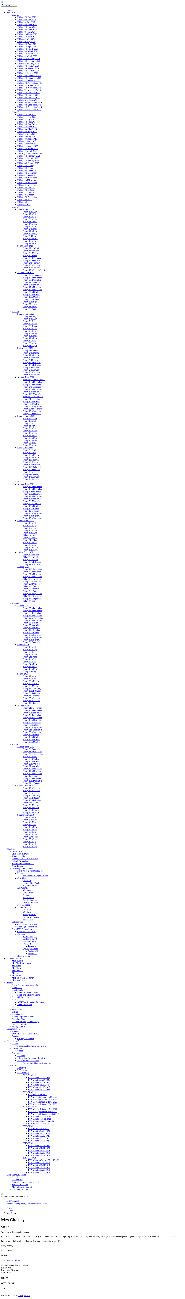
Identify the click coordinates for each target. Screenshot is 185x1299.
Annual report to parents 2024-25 (37, 1063)
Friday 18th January (31, 700)
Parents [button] (10, 983)
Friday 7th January (31, 479)
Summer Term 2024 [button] (25, 209)
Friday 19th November (32, 496)
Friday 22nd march (31, 683)
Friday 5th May (29, 341)
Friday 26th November (32, 494)
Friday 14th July (30, 319)
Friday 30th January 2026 (28, 66)
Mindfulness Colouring (22, 1187)
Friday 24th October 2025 (28, 92)
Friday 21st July (29, 316)
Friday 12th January (31, 788)
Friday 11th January (31, 703)
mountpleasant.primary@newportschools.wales (27, 1204)
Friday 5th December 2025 (28, 80)
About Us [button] (11, 849)
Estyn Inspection (19, 851)
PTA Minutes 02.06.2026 (39, 1077)
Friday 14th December (32, 710)
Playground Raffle (30, 885)
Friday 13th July (30, 844)
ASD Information (24, 1004)
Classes (10, 1211)
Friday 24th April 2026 (27, 44)
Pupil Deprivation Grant (27, 992)
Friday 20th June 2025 (27, 124)
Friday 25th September (32, 593)
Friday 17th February (32, 362)
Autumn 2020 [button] (23, 567)
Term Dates (17, 1009)
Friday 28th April (30, 343)
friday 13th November (32, 579)
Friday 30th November (32, 713)
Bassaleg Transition (20, 1024)
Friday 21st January (31, 474)
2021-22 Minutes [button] (30, 1107)
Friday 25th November (32, 389)
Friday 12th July (30, 214)
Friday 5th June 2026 (26, 32)
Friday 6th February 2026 (28, 63)
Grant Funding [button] (18, 990)
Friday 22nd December (33, 275)
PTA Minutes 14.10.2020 (39, 1131)
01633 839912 (13, 1201)
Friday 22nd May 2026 (27, 34)
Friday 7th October (31, 404)
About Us (27, 880)
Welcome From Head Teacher (25, 858)
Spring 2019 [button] (22, 674)
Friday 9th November (32, 722)
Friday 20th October (31, 294)
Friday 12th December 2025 (29, 78)
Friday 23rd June (30, 326)
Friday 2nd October (31, 591)
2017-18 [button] (15, 744)
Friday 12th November (32, 499)
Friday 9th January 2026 (27, 73)
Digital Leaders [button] (23, 873)
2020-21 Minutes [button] (30, 1126)
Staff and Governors (20, 854)
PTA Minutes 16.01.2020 (39, 1148)
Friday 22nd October (32, 503)
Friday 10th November (32, 289)
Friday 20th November (32, 576)
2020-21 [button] (15, 482)
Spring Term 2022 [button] (25, 448)
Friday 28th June (30, 219)
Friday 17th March (31, 355)
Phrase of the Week (31, 883)
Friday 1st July (29, 426)
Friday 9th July (29, 525)
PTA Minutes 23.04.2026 (39, 1080)
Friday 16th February (32, 800)
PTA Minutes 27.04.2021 (39, 1138)
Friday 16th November (32, 720)
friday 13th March (30, 557)
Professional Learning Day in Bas (31, 1046)
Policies (15, 1031)
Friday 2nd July (29, 528)
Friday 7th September (32, 725)
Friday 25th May (30, 829)
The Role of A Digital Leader (35, 876)
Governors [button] (16, 1053)
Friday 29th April (30, 445)
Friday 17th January (25, 165)
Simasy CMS (24, 1295)
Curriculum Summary (26, 931)
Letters (15, 1012)
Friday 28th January (31, 472)
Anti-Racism (17, 866)
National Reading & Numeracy (25, 1021)
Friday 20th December (27, 170)
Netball (15, 1177)
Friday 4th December (32, 572)
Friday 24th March (31, 353)
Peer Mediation (23, 905)
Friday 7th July (29, 321)
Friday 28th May (30, 537)
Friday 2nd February (31, 263)
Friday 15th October (31, 506)
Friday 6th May (29, 443)
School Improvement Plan (23, 863)
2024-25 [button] (15, 112)
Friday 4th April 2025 (26, 141)
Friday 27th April (30, 820)
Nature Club (17, 1179)
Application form (30, 900)
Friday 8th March (30, 253)
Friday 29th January (31, 564)
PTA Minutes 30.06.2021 (39, 1141)
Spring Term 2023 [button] (25, 348)
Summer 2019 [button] (23, 644)
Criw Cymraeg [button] (23, 878)
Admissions (17, 987)
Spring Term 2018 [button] (25, 786)
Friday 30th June (30, 323)
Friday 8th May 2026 (26, 39)
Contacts (15, 1007)
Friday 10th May (30, 234)
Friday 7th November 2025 (29, 90)
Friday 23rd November (32, 717)
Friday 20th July (30, 846)
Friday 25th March (31, 455)
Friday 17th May (30, 231)
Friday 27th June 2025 (27, 122)
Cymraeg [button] (21, 934)
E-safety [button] (15, 1036)
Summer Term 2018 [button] (25, 815)
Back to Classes (13, 1261)
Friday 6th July (29, 841)
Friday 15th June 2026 (27, 29)
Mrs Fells (16, 973)
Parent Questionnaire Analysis (25, 985)
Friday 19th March (31, 555)
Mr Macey (16, 975)
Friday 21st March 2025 (27, 146)
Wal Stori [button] (27, 944)
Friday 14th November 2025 (29, 88)
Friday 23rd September (32, 409)
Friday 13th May (30, 440)
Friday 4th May (29, 822)
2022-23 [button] (15, 311)
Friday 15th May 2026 (27, 37)
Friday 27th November (32, 574)
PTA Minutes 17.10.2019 (39, 1153)
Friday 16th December (32, 382)
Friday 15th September (32, 751)
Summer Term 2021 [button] (25, 520)
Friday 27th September (27, 197)
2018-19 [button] (15, 603)
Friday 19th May (30, 336)
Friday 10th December (32, 489)
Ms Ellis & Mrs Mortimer (23, 978)
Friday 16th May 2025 (27, 131)
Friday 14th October (31, 401)
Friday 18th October (26, 190)
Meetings (27, 890)
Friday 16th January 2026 (28, 71)
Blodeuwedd (33, 946)
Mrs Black (16, 968)
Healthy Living (23, 956)
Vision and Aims (19, 856)
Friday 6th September (32, 642)
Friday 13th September (32, 640)
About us (21, 1055)
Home (9, 10)
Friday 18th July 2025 (26, 114)
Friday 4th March (30, 462)
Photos (26, 895)
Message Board (29, 914)
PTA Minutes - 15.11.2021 (39, 1119)
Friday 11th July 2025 (26, 117)
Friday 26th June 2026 (27, 24)
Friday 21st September (32, 730)
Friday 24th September (32, 513)
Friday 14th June (30, 224)
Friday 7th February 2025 (28, 158)
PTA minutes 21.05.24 (37, 1094)
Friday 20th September (32, 637)
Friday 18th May (30, 827)
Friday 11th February (32, 467)
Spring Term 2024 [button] (25, 246)
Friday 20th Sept (24, 199)
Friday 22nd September (33, 754)
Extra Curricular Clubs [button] (16, 1175)
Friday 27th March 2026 (27, 49)
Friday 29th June (30, 839)
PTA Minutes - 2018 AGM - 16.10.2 (43, 1160)
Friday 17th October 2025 (28, 95)
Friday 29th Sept (30, 302)
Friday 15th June (30, 834)
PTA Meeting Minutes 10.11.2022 (42, 1109)
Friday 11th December (32, 569)
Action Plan (28, 893)
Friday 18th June (30, 533)
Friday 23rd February (32, 258)
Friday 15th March (31, 251)
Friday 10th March (31, 358)
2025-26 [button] (15, 15)
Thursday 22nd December (34, 379)
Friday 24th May (30, 229)
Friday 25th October (26, 187)
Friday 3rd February (31, 367)
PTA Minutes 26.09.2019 (39, 1155)
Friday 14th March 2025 (27, 148)
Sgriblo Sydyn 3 (30, 939)
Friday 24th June (30, 428)
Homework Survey (31, 917)
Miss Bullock (17, 961)
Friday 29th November (27, 178)
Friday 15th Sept (30, 306)
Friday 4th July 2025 (26, 119)
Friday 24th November (32, 285)
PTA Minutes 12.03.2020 (39, 1145)
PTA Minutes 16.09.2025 (39, 1090)
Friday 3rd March (30, 360)
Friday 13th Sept (24, 202)
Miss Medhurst (18, 980)
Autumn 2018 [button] (23, 705)
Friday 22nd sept (30, 304)
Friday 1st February (31, 696)
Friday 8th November (26, 185)
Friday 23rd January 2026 (28, 68)
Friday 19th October (31, 739)
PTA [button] (14, 1065)
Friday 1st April (29, 452)
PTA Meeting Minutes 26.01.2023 (42, 1104)
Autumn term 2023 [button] (25, 272)
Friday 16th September (32, 411)
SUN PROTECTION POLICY (25, 1034)
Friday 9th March (30, 805)
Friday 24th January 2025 (28, 163)
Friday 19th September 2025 (29, 105)
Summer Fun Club (20, 1184)
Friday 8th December (32, 280)
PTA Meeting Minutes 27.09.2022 (42, 1111)
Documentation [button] (13, 1029)
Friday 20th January (31, 372)
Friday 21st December (32, 708)
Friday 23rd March (31, 810)
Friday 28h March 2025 (27, 144)
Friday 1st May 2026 (26, 41)
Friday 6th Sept (23, 204)
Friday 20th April (30, 817)
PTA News (22, 1070)
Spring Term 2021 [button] (25, 552)
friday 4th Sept (29, 601)
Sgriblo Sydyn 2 (30, 936)
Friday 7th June (29, 226)
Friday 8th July (29, 423)
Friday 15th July (30, 421)
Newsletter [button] (11, 12)
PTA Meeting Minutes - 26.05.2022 (43, 1114)
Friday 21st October (31, 399)
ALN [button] (14, 1000)
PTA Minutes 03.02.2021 (39, 1136)
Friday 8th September (32, 749)
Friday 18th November (32, 392)
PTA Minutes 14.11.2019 (39, 1150)
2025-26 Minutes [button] (30, 1075)
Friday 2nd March (30, 803)
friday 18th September (32, 596)
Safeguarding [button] (17, 922)
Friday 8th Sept (29, 309)
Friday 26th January (31, 265)
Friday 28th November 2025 (29, 83)
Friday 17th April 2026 (27, 46)
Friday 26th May (30, 333)
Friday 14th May (30, 542)
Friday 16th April (30, 550)
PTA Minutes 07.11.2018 (39, 1162)
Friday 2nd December (32, 387)
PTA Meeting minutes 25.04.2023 (42, 1099)
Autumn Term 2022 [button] (25, 377)
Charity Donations (30, 902)
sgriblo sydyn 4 (29, 941)
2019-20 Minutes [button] (30, 1143)
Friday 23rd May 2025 (27, 129)
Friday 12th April (30, 243)
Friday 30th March (31, 812)
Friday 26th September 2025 (29, 102)
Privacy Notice (18, 1026)
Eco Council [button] (22, 888)
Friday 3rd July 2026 (26, 22)
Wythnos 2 (32, 953)
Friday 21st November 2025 (29, 85)
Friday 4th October (25, 195)
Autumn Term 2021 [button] (25, 484)
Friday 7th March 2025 (27, 151)
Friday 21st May (30, 540)
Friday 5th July (29, 216)
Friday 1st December (32, 282)
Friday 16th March (31, 807)
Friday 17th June (30, 430)
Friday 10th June (30, 433)
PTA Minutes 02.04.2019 (39, 1172)
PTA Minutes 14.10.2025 (39, 1087)
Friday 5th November (32, 501)
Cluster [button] (15, 1043)
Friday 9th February (31, 260)
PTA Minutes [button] (23, 1072)
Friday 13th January (31, 375)
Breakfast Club (18, 1019)
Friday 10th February (32, 365)
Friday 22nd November (27, 180)
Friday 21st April (30, 345)
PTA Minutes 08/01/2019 (39, 1165)
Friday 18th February (32, 465)
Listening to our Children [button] (22, 868)
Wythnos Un (33, 951)
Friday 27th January (31, 370)
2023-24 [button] (15, 207)
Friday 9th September (32, 413)
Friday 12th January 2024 (34, 270)
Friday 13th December (27, 173)
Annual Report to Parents (23, 1017)
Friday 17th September (32, 516)
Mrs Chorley (21, 963)
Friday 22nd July (30, 418)
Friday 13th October (31, 297)
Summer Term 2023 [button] (25, 314)
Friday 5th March (30, 559)
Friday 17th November (32, 287)
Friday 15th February (32, 691)
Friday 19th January (31, 268)
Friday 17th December (32, 486)
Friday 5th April (29, 679)
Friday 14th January (31, 477)
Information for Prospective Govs (31, 1058)
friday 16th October (31, 586)
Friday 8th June (29, 832)
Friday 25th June (30, 530)
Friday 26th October (31, 742)
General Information (20, 997)
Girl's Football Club (20, 1189)
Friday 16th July (30, 523)
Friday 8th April (29, 450)
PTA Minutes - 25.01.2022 (39, 1116)
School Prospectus (20, 861)
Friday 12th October (31, 737)
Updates (20, 1051)
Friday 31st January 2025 (28, 161)
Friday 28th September (32, 732)
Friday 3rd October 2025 (28, 100)
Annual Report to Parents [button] (28, 1060)
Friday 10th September (32, 518)
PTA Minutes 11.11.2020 (39, 1133)
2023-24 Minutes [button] (30, 1092)
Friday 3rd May (29, 236)
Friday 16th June (30, 328)
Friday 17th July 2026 (26, 17)
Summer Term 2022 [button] (25, 416)
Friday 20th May (30, 438)
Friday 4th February (31, 469)
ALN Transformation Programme (31, 1002)
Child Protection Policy (27, 924)
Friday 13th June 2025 (27, 127)
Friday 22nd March (31, 248)
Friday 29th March (31, 681)
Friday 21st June (30, 221)
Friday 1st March (30, 255)
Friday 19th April (30, 241)
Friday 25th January (31, 698)
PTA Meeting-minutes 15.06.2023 (42, 1097)
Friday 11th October (26, 192)
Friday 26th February (32, 562)
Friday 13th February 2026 (28, 61)
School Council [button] (24, 907)
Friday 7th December (32, 715)
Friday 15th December (32, 277)
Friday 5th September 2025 (29, 109)
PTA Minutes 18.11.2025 (39, 1085)
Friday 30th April (30, 545)
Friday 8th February (31, 693)
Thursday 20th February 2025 (30, 153)
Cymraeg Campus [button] (30, 948)
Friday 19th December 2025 (29, 75)
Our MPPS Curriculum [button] (22, 929)
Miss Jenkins (17, 970)
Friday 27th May (30, 435)
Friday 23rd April (30, 547)
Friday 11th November (32, 394)
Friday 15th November (27, 182)
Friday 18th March (31, 457)
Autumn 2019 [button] (23, 606)
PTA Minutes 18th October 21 (41, 1121)
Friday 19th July (30, 212)
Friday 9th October (31, 589)
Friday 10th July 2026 (26, 20)
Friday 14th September (32, 727)
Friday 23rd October (31, 584)
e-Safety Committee (25, 1038)
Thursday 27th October (33, 396)
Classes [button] (14, 958)
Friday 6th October (31, 299)
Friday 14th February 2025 (28, 156)
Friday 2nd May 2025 (26, 136)
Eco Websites (28, 897)
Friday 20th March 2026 (27, 51)
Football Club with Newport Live (26, 1182)
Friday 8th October (31, 508)
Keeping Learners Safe (27, 927)
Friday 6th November (32, 581)
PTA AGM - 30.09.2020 (38, 1128)
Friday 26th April (30, 238)
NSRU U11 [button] (17, 1048)
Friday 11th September (32, 598)
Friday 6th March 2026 (27, 56)
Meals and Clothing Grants (28, 995)
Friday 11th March (31, 460)
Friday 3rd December (32, 491)
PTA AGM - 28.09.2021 (38, 1124)
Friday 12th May (30, 338)
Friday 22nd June (30, 837)
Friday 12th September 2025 (29, 107)
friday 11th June (29, 535)
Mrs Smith (16, 965)
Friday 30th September (32, 406)
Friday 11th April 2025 (27, 139)
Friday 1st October (31, 511)
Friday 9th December (32, 384)
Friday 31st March (30, 350)
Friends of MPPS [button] (14, 1041)
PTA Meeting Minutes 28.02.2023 (42, 1102)
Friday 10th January (25, 168)
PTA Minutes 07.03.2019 (39, 1170)
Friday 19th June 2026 (27, 27)
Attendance (28, 919)
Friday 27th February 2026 (28, 58)
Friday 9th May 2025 (26, 134)
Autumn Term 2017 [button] (25, 747)
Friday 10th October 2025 (28, 97)
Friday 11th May (30, 824)
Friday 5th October (31, 734)
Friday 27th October (31, 292)
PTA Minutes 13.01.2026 (39, 1082)
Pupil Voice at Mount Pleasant (30, 871)
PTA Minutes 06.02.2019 (39, 1167)
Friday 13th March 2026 (27, 54)
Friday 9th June (29, 331)
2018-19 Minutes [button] (30, 1158)
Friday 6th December (26, 175)
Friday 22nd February (32, 688)
